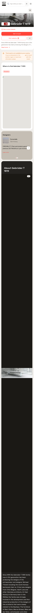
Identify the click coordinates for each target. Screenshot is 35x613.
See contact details (9, 29)
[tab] (6, 71)
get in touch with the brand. (28, 57)
